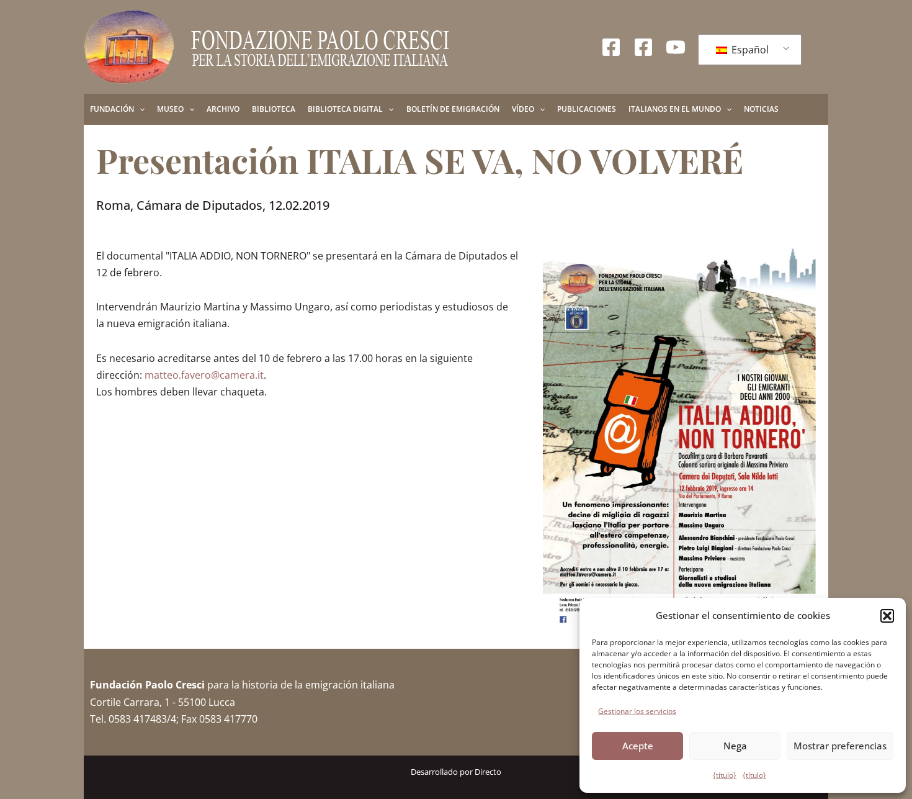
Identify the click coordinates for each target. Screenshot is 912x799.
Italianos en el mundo (674, 109)
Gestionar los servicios (637, 711)
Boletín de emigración (452, 109)
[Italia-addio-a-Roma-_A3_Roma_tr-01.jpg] (679, 439)
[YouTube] (676, 47)
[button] (887, 616)
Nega (735, 745)
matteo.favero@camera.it (204, 375)
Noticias (761, 109)
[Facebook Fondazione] (611, 47)
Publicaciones (586, 109)
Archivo (223, 109)
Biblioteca (273, 109)
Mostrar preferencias (840, 745)
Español (749, 49)
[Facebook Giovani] (643, 47)
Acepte (637, 745)
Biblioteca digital (345, 109)
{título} (724, 775)
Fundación (112, 109)
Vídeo (523, 109)
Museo (170, 109)
